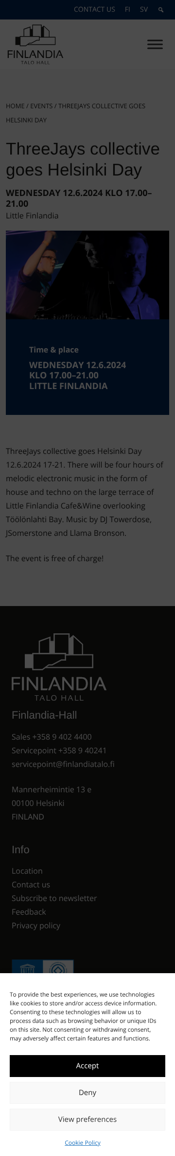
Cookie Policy (82, 1142)
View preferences (87, 1119)
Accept (87, 1066)
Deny (87, 1092)
